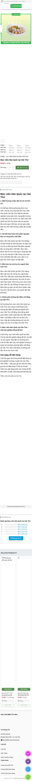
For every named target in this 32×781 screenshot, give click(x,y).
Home (2, 156)
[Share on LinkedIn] (14, 182)
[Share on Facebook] (2, 182)
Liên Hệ (3, 749)
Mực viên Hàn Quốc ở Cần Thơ (22, 176)
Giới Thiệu (4, 753)
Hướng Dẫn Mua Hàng (8, 769)
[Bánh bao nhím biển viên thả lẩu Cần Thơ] (24, 622)
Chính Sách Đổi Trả (7, 765)
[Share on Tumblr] (17, 182)
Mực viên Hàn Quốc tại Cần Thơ (8, 178)
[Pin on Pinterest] (11, 182)
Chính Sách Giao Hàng (8, 773)
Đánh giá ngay (16, 538)
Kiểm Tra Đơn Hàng (7, 757)
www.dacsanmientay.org (22, 372)
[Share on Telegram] (20, 182)
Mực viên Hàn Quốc (8, 176)
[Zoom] (2, 141)
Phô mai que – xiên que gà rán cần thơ (7, 694)
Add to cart (23, 167)
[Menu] (2, 6)
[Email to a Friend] (8, 182)
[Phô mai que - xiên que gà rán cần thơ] (8, 622)
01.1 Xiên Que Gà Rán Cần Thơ (17, 156)
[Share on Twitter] (5, 182)
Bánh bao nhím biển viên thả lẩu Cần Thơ (23, 694)
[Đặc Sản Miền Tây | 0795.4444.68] (16, 6)
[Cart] (30, 6)
